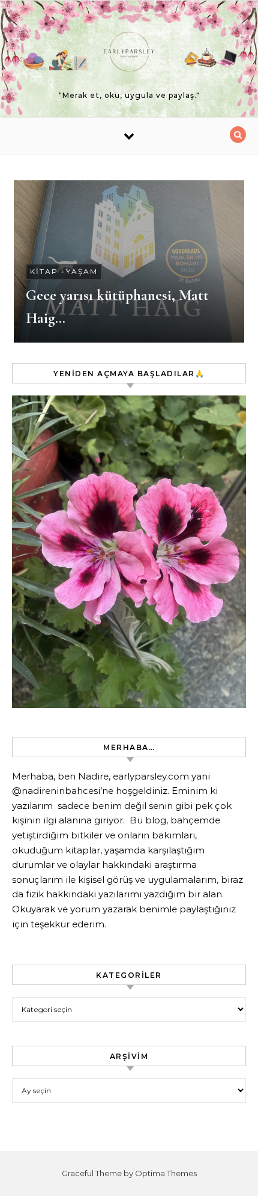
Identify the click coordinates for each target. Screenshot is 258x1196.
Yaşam (82, 271)
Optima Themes (166, 1173)
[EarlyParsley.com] (129, 54)
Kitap (44, 271)
